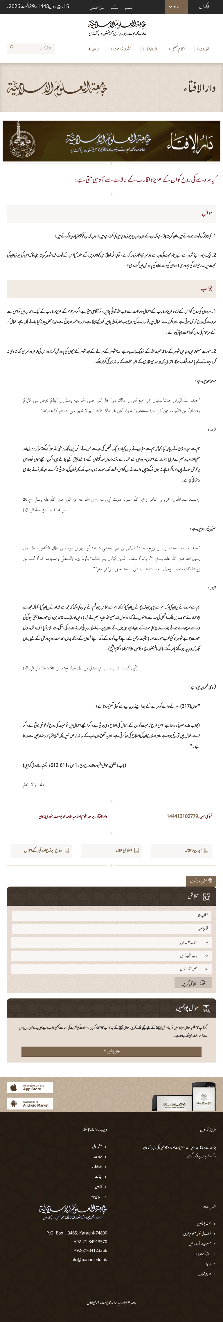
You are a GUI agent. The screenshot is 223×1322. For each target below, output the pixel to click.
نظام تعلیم (178, 49)
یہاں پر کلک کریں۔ (195, 1156)
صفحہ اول (97, 1147)
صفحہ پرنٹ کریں (199, 881)
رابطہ (95, 49)
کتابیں (98, 1187)
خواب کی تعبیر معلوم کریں (197, 1234)
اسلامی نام (96, 1197)
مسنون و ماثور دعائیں (200, 1244)
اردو (176, 7)
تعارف (204, 49)
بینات (98, 1177)
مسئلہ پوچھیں (204, 1224)
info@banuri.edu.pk (89, 1259)
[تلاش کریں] (12, 48)
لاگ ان (204, 7)
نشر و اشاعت (122, 49)
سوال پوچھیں (113, 1051)
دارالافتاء (151, 49)
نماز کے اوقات (202, 1254)
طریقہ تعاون (204, 1274)
